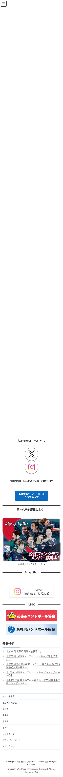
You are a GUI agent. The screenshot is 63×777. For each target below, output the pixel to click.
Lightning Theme (37, 769)
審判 (5, 728)
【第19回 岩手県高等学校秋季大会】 (25, 651)
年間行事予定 (9, 696)
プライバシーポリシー (13, 740)
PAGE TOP (58, 750)
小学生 (6, 721)
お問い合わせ (9, 746)
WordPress (21, 769)
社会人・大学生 (10, 703)
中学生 (6, 715)
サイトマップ (9, 734)
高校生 (6, 709)
